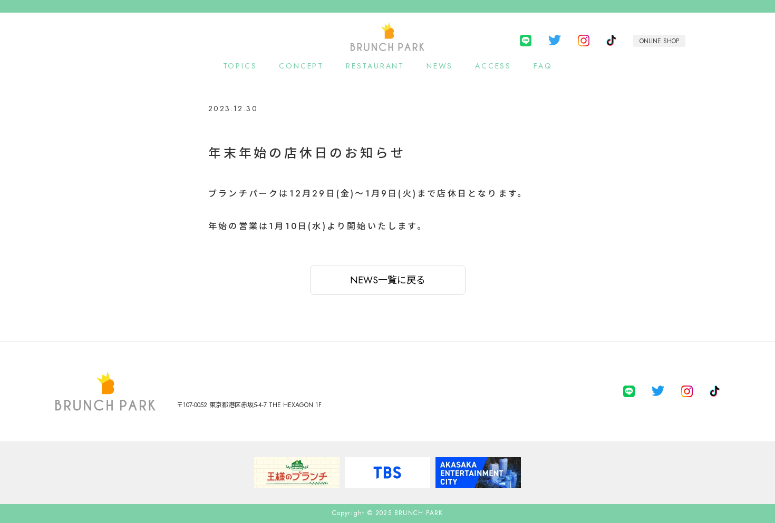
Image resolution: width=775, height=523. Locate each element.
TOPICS (240, 66)
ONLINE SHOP (659, 41)
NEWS (440, 66)
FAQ (543, 66)
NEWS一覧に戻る (387, 280)
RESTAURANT (375, 66)
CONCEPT (301, 66)
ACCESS (493, 66)
